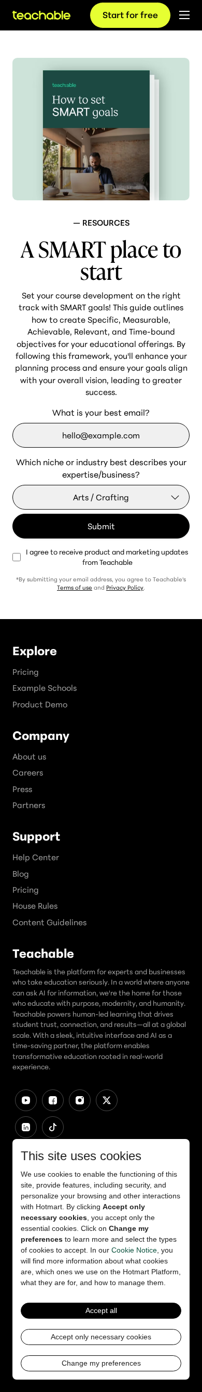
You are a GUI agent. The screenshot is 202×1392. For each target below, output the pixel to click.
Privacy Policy (124, 587)
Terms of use (74, 587)
